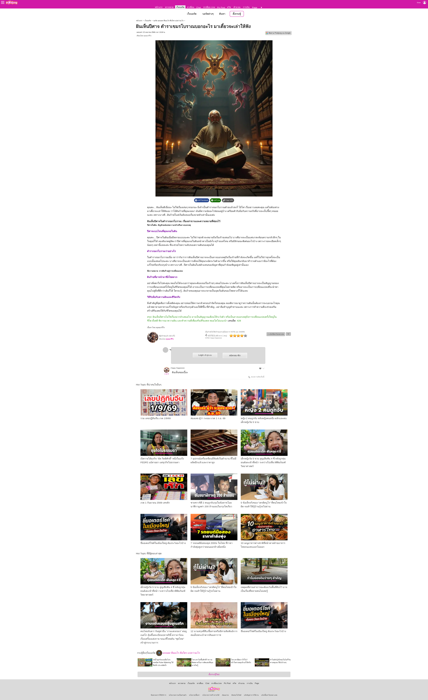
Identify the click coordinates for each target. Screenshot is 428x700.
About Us (225, 695)
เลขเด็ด (232, 320)
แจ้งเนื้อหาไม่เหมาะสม (269, 695)
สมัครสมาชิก (235, 355)
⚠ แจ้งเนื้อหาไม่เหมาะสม (276, 334)
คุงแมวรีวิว (147, 36)
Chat (198, 7)
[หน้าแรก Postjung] (11, 2)
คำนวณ (237, 7)
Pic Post (221, 7)
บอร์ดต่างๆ (208, 13)
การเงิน (246, 7)
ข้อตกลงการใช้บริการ (158, 695)
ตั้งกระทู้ (237, 13)
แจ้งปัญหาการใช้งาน (251, 695)
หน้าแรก (159, 7)
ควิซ (229, 7)
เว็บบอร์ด (180, 7)
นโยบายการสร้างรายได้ (210, 695)
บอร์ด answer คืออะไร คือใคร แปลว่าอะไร (168, 21)
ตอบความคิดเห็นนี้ (257, 377)
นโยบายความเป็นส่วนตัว (177, 695)
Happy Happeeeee (178, 368)
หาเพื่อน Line (209, 7)
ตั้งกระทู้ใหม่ (214, 674)
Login (205, 355)
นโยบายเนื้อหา (194, 695)
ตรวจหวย (169, 7)
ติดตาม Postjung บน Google (280, 33)
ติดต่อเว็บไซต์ (236, 695)
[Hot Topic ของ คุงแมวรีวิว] (152, 342)
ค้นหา (222, 13)
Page (254, 7)
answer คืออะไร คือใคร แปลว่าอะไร (181, 653)
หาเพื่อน (190, 7)
